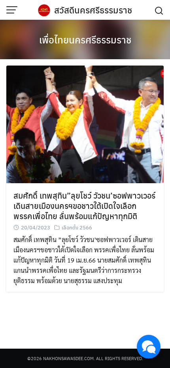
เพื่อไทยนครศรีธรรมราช (85, 39)
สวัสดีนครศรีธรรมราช (93, 10)
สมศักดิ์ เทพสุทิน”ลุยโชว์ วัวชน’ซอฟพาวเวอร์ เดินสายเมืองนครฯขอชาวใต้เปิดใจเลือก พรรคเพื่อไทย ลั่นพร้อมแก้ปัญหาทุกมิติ (84, 206)
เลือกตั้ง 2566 (77, 227)
